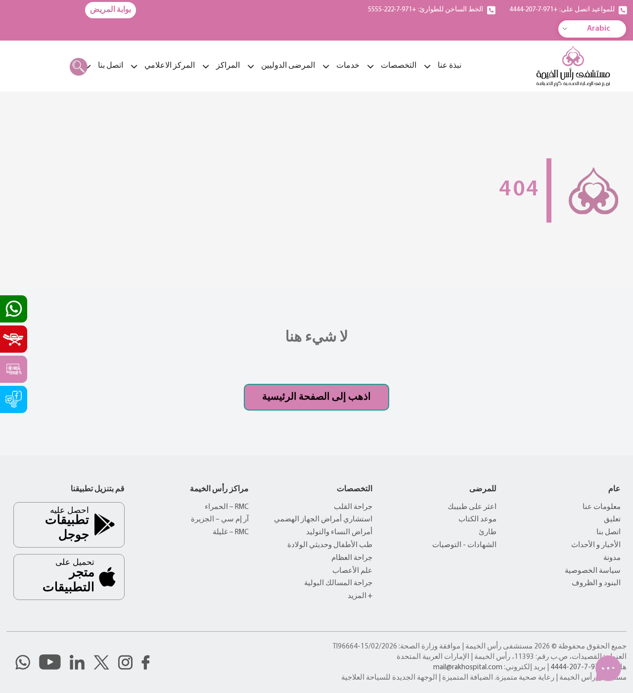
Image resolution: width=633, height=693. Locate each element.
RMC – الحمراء (227, 507)
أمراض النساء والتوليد (339, 532)
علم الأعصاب (352, 571)
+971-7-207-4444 (578, 667)
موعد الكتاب (477, 519)
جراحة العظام (351, 558)
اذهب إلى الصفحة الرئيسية (316, 397)
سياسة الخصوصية (593, 571)
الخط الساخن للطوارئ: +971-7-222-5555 (425, 9)
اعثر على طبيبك (472, 507)
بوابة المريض (110, 10)
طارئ (488, 532)
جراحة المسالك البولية (338, 583)
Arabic (598, 29)
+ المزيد (360, 596)
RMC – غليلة (231, 532)
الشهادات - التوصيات (464, 545)
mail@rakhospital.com (467, 667)
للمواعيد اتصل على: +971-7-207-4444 (562, 9)
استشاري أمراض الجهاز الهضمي (323, 519)
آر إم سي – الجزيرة (220, 519)
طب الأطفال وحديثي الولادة (329, 545)
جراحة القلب (353, 507)
